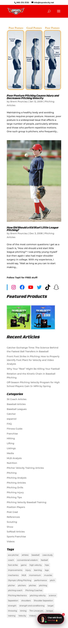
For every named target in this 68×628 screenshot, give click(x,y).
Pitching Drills (15, 487)
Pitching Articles (16, 482)
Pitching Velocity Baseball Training (26, 502)
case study (48, 555)
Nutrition (12, 463)
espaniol (11, 418)
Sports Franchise (16, 536)
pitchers (22, 585)
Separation (13, 600)
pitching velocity (38, 595)
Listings (11, 448)
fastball (44, 560)
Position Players (16, 507)
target (50, 605)
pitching (43, 585)
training (11, 615)
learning (38, 570)
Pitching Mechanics (17, 595)
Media (10, 453)
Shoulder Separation (43, 600)
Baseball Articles (16, 404)
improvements (15, 570)
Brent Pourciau (19, 101)
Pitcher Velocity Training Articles (25, 467)
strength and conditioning (31, 605)
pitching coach (15, 590)
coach (11, 560)
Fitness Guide (14, 428)
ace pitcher (13, 555)
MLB (24, 575)
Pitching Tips (14, 497)
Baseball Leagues (17, 409)
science (52, 595)
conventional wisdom (27, 560)
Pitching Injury (15, 492)
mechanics (13, 575)
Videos (11, 541)
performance (40, 580)
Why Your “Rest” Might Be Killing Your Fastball (33, 368)
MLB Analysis (14, 458)
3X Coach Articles (16, 399)
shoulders (26, 600)
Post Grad (12, 512)
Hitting (11, 438)
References (13, 517)
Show (10, 526)
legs (47, 570)
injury (28, 570)
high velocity (36, 565)
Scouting (12, 521)
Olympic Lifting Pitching (19, 580)
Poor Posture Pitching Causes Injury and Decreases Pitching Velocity (33, 97)
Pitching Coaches (33, 590)
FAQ (9, 423)
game (23, 565)
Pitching (12, 472)
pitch (52, 580)
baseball (35, 555)
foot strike (13, 565)
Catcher (11, 413)
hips (47, 565)
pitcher (11, 585)
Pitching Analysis (16, 477)
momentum (35, 575)
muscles (48, 575)
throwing (12, 611)
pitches (32, 585)
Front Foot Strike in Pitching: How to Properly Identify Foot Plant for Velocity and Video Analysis (33, 360)
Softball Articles (16, 531)
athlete (25, 555)
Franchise (12, 433)
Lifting (10, 443)
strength (12, 605)
